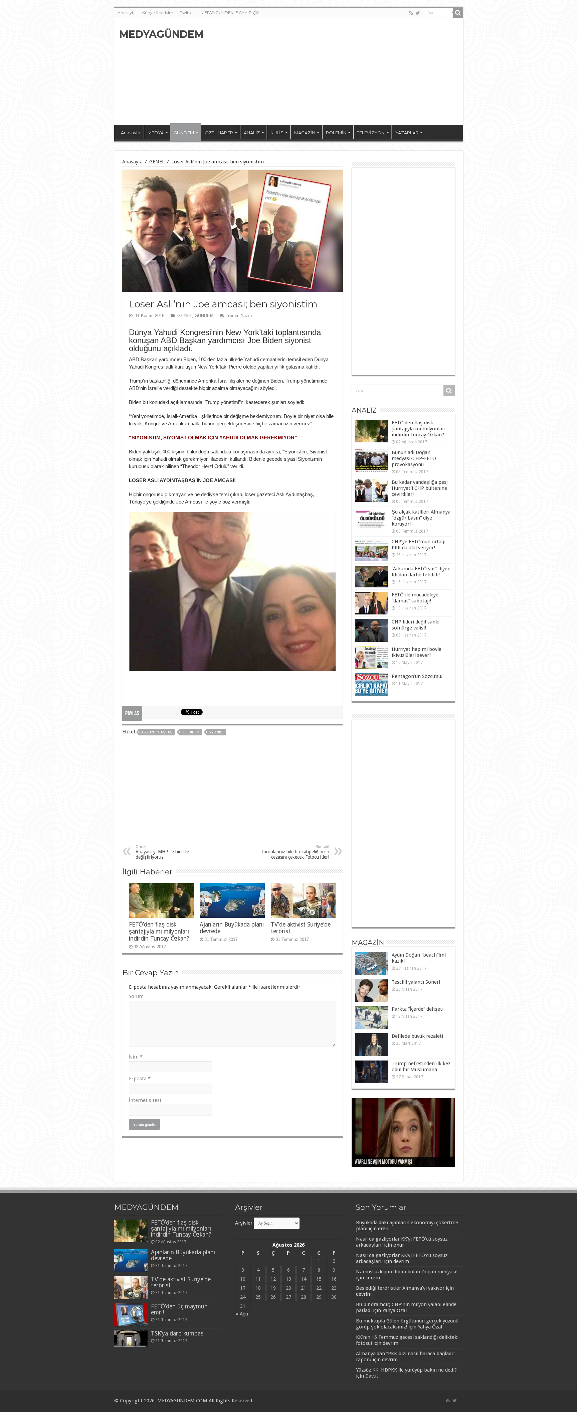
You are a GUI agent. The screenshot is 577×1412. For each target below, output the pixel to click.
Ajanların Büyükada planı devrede (183, 1255)
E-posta (140, 1079)
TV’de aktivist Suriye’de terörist (181, 1282)
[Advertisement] (336, 71)
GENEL (157, 162)
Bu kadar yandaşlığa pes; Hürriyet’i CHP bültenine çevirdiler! (420, 488)
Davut (371, 1376)
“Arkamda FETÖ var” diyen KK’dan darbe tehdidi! (421, 572)
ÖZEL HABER (219, 132)
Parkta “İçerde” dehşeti (417, 1009)
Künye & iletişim (157, 12)
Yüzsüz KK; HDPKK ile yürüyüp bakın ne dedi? (406, 1370)
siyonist (216, 732)
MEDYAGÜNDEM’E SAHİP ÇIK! (230, 12)
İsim (136, 1057)
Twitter (187, 12)
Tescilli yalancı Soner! (416, 982)
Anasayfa (127, 12)
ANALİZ (252, 132)
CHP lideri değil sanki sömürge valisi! (415, 625)
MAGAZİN (304, 132)
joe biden (190, 732)
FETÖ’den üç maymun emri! (179, 1309)
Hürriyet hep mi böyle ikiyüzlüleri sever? (416, 652)
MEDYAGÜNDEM (161, 34)
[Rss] (411, 13)
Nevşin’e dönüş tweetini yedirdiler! (390, 1162)
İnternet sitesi (145, 1100)
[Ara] (458, 13)
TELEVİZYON (371, 132)
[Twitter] (418, 13)
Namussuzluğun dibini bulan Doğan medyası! (406, 1272)
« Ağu (242, 1314)
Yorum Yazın (239, 315)
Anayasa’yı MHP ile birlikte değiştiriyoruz (162, 852)
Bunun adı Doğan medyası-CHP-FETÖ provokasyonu (414, 458)
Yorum (136, 996)
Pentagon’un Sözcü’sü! (417, 676)
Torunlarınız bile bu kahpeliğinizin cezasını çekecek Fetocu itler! (295, 852)
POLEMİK (336, 132)
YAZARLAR (406, 132)
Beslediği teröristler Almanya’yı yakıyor (400, 1288)
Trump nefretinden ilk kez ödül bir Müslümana (421, 1067)
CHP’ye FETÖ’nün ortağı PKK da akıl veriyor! (418, 545)
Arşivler (243, 1223)
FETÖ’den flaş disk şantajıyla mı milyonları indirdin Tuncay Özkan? (159, 931)
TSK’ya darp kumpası (178, 1333)
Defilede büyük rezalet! (417, 1036)
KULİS (276, 132)
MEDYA (156, 132)
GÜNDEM (184, 132)
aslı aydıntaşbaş (156, 732)
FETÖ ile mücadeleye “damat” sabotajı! (415, 598)
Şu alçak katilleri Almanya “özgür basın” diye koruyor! (421, 518)
